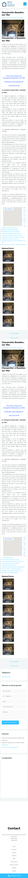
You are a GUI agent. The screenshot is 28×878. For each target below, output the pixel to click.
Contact (14, 870)
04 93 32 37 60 (14, 86)
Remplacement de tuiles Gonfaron (11, 231)
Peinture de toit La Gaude (8, 565)
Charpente (14, 855)
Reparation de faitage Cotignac (10, 229)
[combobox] (3, 696)
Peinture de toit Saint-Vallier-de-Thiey (12, 235)
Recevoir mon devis (10, 722)
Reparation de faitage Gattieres (10, 572)
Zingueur (14, 852)
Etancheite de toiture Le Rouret (10, 239)
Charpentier (6, 17)
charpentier (5, 183)
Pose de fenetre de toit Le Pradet (10, 563)
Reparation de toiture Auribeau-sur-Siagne (13, 237)
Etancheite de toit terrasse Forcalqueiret (12, 561)
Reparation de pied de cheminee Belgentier (13, 567)
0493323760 (5, 745)
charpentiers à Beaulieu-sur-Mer (12, 198)
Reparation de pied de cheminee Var (11, 233)
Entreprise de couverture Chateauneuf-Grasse (14, 244)
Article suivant (14, 337)
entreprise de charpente (9, 46)
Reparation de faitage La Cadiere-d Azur (12, 570)
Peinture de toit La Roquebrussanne (11, 569)
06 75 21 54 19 (14, 415)
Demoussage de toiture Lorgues (10, 559)
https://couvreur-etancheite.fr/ (10, 747)
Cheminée (14, 867)
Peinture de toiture (14, 864)
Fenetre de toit (14, 861)
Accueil (14, 846)
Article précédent (14, 333)
